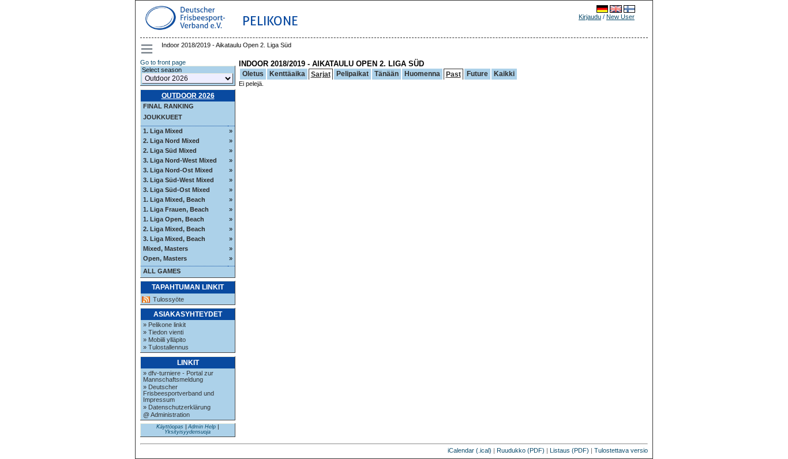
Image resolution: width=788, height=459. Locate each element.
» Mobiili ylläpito (164, 339)
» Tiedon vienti (163, 332)
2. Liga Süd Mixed (170, 150)
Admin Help (202, 427)
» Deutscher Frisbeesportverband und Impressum (178, 393)
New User (620, 16)
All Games (162, 271)
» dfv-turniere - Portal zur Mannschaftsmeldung (178, 376)
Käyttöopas (169, 427)
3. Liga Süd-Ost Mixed (176, 189)
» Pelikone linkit (164, 324)
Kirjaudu (590, 16)
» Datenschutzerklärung (177, 407)
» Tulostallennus (166, 347)
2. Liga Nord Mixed (171, 140)
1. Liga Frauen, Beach (176, 209)
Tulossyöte (168, 299)
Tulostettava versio (621, 450)
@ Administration (166, 414)
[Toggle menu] (147, 49)
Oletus (253, 74)
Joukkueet (162, 117)
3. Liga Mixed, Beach (174, 238)
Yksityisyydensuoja (187, 432)
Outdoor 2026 (188, 95)
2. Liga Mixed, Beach (174, 228)
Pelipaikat (352, 74)
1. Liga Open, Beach (173, 219)
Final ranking (168, 106)
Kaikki (504, 74)
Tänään (386, 74)
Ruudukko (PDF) (521, 450)
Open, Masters (165, 258)
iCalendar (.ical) (469, 450)
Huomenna (422, 74)
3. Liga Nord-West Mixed (180, 160)
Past (453, 74)
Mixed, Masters (165, 248)
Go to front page (163, 62)
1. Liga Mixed (163, 130)
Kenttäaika (287, 74)
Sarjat (321, 74)
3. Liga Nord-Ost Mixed (178, 170)
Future (477, 74)
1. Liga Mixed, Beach (174, 199)
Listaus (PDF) (569, 450)
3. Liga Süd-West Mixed (178, 179)
